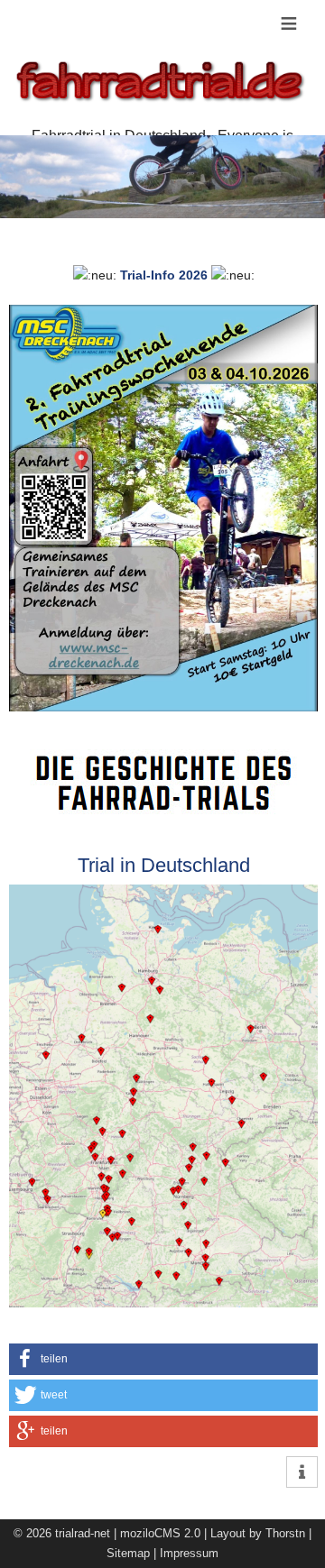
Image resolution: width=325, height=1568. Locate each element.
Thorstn (285, 1533)
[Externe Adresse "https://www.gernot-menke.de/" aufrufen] (163, 759)
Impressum (189, 1553)
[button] (163, 1359)
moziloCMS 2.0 (160, 1533)
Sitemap (128, 1553)
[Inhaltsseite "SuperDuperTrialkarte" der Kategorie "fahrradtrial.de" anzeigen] (163, 894)
